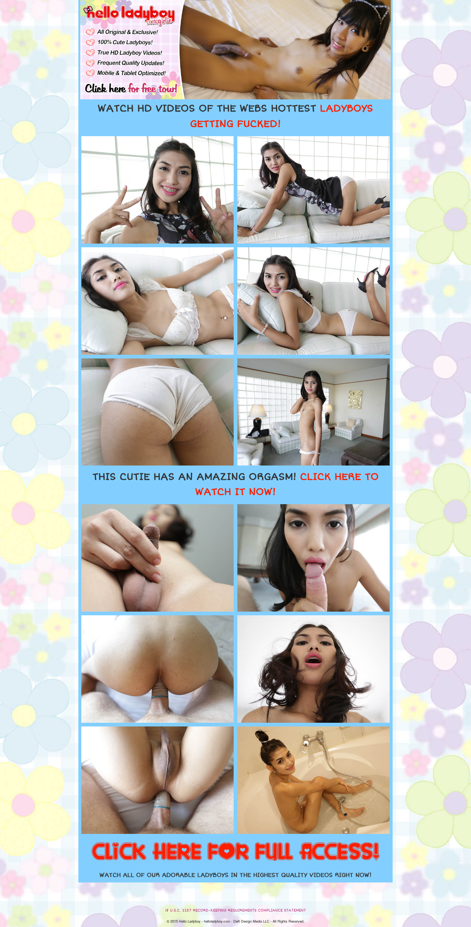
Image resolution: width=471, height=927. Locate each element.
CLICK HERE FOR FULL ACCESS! (235, 852)
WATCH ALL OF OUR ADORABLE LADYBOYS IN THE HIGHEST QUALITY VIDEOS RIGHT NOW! (235, 875)
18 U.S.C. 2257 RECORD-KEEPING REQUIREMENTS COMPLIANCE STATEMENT (235, 910)
